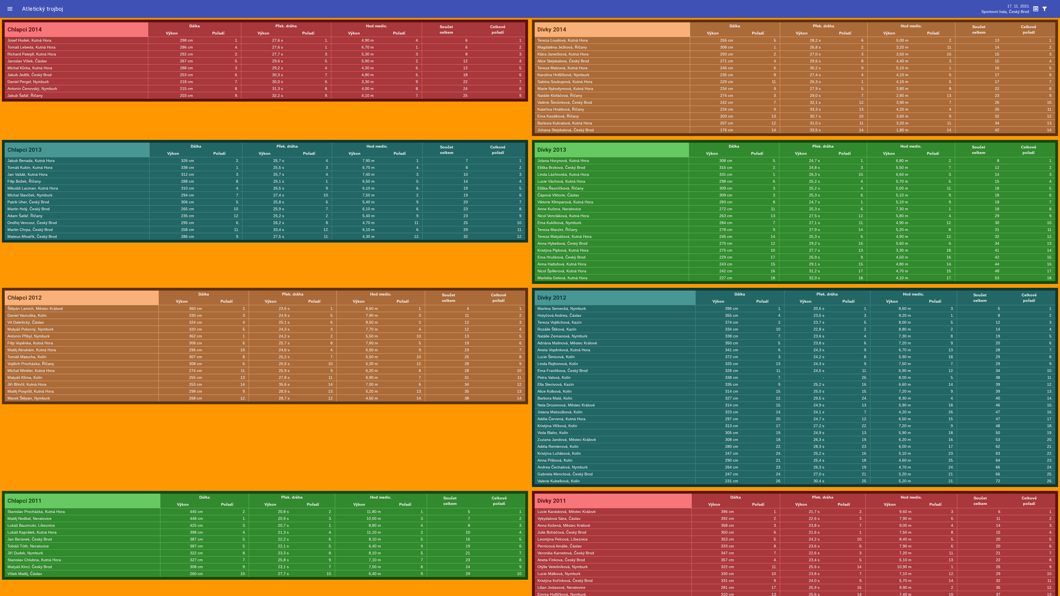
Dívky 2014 (551, 29)
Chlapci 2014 (24, 29)
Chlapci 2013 (24, 150)
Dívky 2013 (551, 150)
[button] (10, 8)
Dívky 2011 (551, 500)
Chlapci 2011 (24, 500)
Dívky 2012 (551, 297)
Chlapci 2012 (24, 297)
